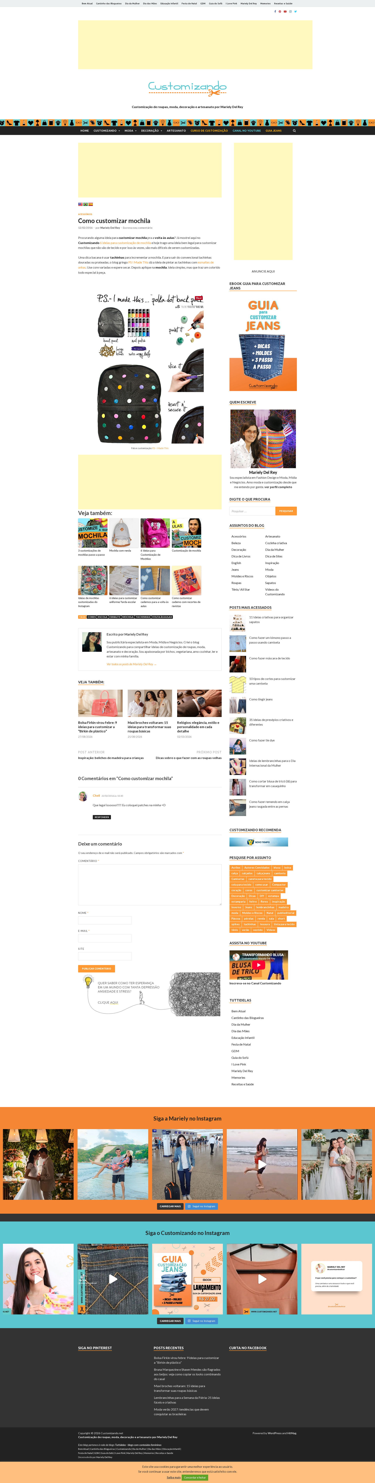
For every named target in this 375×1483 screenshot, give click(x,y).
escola (102, 616)
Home (84, 130)
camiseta (279, 873)
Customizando (105, 130)
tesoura (265, 924)
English (236, 563)
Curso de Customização (209, 130)
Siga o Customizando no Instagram (188, 1232)
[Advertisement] (195, 44)
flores (264, 901)
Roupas (236, 583)
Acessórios (85, 214)
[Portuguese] (85, 204)
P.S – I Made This (160, 448)
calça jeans (263, 873)
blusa (277, 867)
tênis (234, 929)
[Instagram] (290, 11)
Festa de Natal (189, 3)
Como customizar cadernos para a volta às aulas (155, 602)
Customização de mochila (186, 550)
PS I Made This (138, 262)
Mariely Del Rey (249, 3)
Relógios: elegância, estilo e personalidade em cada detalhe (198, 727)
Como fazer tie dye (262, 740)
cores (92, 616)
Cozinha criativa (276, 543)
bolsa (287, 867)
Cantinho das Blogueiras (109, 3)
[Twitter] (295, 11)
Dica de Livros (240, 556)
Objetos (270, 576)
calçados (247, 873)
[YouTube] (285, 11)
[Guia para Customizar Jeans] (263, 390)
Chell (96, 795)
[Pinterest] (280, 11)
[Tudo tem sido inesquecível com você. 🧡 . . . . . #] (262, 1164)
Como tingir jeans (261, 699)
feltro (253, 901)
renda (261, 918)
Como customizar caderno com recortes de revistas (186, 602)
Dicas (252, 895)
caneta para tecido (259, 878)
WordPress (275, 1433)
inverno (236, 907)
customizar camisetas (269, 890)
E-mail (84, 930)
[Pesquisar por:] (263, 511)
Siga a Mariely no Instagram (187, 1118)
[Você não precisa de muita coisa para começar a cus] (336, 1279)
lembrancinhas (265, 907)
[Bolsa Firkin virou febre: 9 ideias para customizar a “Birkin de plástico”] (100, 718)
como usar (261, 884)
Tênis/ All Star (240, 589)
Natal (270, 912)
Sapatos (270, 583)
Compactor (279, 884)
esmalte (114, 616)
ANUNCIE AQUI (263, 271)
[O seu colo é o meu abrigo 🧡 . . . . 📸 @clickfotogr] (113, 1164)
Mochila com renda (120, 550)
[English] (80, 204)
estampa (273, 895)
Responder (102, 817)
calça (234, 873)
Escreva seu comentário (137, 227)
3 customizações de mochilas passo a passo (91, 552)
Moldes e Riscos (242, 576)
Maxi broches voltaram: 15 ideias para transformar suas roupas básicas (149, 727)
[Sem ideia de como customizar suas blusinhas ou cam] (262, 1279)
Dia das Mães (150, 3)
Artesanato (176, 130)
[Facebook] (275, 11)
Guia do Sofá (215, 3)
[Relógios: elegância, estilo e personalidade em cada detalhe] (199, 718)
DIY (262, 895)
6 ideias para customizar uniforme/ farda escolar (123, 600)
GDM (202, 3)
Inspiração (272, 563)
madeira (283, 907)
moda (234, 912)
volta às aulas (162, 616)
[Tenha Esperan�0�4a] (149, 1015)
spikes (235, 924)
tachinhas (143, 616)
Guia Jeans (274, 130)
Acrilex (235, 867)
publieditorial (285, 912)
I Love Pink (231, 3)
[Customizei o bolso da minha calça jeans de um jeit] (113, 1279)
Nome (83, 912)
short (281, 918)
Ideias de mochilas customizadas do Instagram (88, 602)
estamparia (238, 901)
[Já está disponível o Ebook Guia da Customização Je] (187, 1279)
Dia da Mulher (132, 3)
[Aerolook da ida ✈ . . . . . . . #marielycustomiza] (187, 1164)
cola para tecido (241, 884)
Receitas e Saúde (283, 3)
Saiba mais (174, 1477)
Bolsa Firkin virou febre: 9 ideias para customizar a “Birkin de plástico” (97, 727)
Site (81, 948)
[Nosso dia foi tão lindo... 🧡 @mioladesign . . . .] (38, 1164)
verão (245, 929)
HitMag (291, 1433)
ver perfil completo (278, 487)
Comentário (88, 860)
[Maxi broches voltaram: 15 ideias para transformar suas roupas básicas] (150, 718)
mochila (128, 616)
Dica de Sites (273, 556)
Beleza (236, 543)
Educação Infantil (169, 3)
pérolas (249, 918)
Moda (129, 130)
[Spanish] (90, 204)
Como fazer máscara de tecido (269, 658)
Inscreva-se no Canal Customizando (255, 983)
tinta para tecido (284, 924)
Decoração (150, 130)
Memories (265, 3)
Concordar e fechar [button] (195, 1477)
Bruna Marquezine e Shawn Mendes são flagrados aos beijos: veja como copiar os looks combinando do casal (187, 1374)
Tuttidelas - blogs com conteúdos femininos (138, 1444)
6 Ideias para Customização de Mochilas (150, 554)
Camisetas (237, 878)
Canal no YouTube (247, 130)
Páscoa (235, 918)
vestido (257, 929)
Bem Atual (87, 3)
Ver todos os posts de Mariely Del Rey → (132, 664)
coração (236, 890)
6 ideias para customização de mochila (125, 243)
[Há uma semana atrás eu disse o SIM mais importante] (336, 1164)
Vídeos (271, 929)
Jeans (235, 569)
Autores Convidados (257, 867)
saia (271, 918)
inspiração (278, 901)
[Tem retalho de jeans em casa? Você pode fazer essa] (38, 1279)
